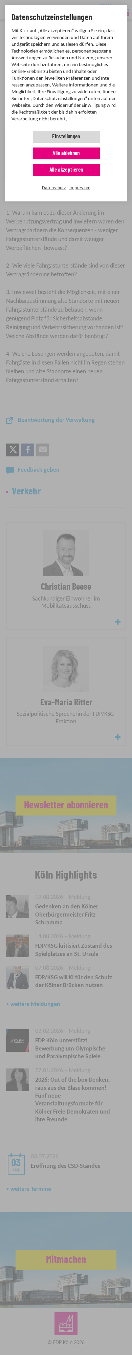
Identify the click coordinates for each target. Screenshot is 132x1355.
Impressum (79, 188)
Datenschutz (54, 188)
